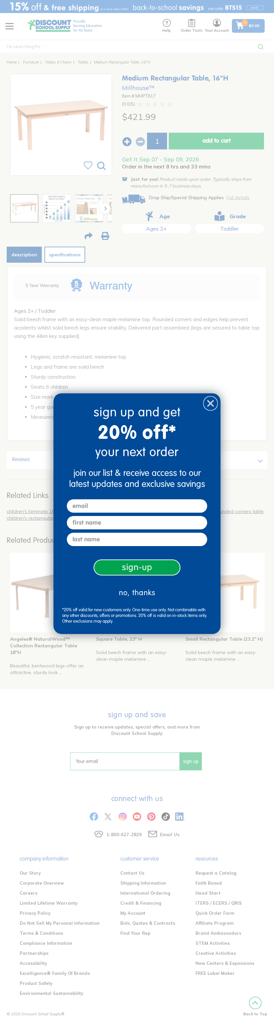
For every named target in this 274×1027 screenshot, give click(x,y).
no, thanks (137, 592)
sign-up (137, 567)
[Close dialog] (210, 403)
